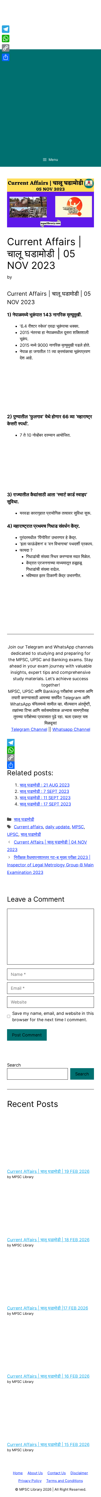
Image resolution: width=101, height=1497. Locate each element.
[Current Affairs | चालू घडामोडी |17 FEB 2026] (50, 1275)
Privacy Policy (30, 1480)
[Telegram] (50, 742)
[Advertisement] (50, 99)
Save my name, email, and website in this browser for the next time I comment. (53, 1016)
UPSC (12, 834)
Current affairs (28, 826)
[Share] (50, 765)
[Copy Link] (50, 757)
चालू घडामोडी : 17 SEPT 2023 (45, 804)
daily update (57, 826)
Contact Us (56, 1473)
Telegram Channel (29, 729)
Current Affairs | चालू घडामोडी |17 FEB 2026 (47, 1308)
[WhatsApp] (50, 750)
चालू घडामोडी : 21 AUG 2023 (45, 785)
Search (14, 1065)
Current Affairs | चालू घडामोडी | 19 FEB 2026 (48, 1171)
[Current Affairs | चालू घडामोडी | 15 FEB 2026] (50, 1412)
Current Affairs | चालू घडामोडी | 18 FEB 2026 (48, 1239)
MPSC (78, 826)
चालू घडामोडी (24, 819)
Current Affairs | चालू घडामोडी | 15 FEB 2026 (48, 1444)
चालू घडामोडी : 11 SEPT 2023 (45, 797)
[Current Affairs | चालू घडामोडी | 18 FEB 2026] (50, 1207)
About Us (35, 1473)
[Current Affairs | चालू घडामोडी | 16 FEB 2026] (50, 1343)
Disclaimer (79, 1473)
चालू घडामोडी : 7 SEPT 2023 (44, 791)
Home (18, 1473)
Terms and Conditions (64, 1480)
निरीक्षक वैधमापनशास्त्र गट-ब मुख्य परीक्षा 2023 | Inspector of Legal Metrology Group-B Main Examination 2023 (50, 865)
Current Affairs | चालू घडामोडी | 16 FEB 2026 (48, 1376)
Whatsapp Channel (71, 729)
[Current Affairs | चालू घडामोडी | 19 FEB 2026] (50, 1138)
